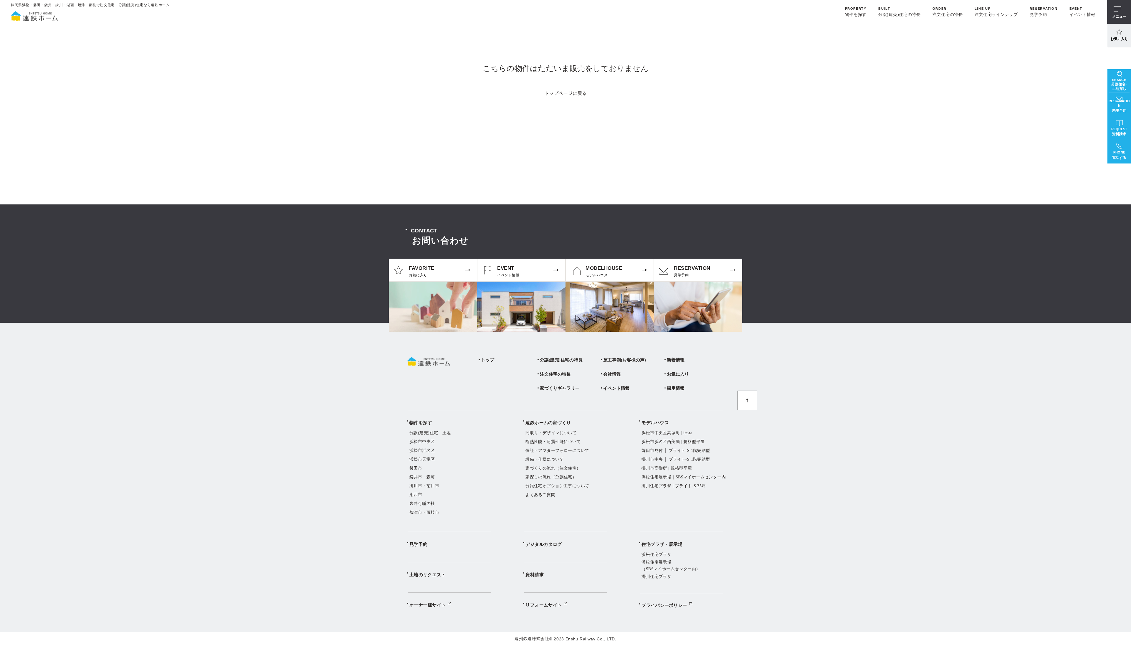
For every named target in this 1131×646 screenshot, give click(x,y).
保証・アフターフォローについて (557, 450)
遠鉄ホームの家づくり (548, 422)
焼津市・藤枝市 (424, 512)
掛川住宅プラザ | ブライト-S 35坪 (673, 486)
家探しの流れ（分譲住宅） (550, 477)
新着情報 (675, 360)
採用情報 (675, 388)
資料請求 (534, 574)
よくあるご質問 (540, 495)
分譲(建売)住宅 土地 (430, 433)
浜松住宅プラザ (656, 554)
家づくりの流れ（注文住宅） (553, 468)
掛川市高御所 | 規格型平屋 (666, 468)
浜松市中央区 (422, 442)
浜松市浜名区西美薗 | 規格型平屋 (673, 442)
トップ (487, 360)
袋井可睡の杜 (422, 503)
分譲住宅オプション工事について (557, 486)
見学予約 (418, 544)
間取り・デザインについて (550, 433)
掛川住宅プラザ (656, 576)
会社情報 (612, 374)
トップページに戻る (565, 93)
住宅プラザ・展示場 (661, 544)
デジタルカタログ (543, 544)
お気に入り (1119, 39)
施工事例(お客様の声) (624, 360)
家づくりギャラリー (560, 388)
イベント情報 (616, 388)
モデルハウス (655, 422)
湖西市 (415, 495)
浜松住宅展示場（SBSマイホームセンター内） (670, 565)
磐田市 (415, 468)
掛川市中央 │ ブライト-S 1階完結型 (675, 459)
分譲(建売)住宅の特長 (561, 360)
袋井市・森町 (422, 477)
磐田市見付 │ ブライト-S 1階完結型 (675, 450)
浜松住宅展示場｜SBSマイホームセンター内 (683, 477)
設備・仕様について (544, 459)
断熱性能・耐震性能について (553, 442)
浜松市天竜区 (422, 459)
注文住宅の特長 (555, 374)
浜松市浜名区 (422, 450)
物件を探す (420, 422)
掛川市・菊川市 (424, 486)
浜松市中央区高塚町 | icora (666, 433)
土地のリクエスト (427, 574)
